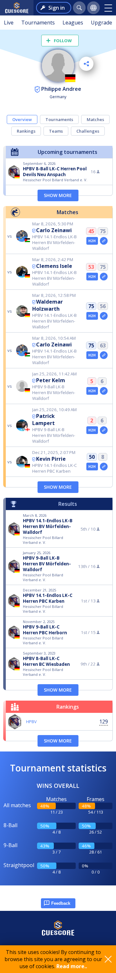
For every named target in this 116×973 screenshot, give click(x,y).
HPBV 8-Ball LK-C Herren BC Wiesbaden (46, 661)
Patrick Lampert (43, 419)
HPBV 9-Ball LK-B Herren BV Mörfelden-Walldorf (47, 563)
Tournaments (38, 22)
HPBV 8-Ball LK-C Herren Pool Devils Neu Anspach (55, 171)
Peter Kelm (50, 380)
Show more (58, 195)
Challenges (87, 131)
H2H (92, 241)
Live (9, 22)
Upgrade (101, 22)
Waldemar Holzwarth (47, 305)
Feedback (60, 903)
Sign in (56, 7)
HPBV (31, 721)
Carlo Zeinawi (54, 230)
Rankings (26, 131)
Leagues (73, 22)
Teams (56, 131)
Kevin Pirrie (51, 458)
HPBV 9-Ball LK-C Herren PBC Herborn (45, 630)
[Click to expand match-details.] (104, 241)
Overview (22, 119)
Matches (95, 119)
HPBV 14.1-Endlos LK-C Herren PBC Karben (47, 598)
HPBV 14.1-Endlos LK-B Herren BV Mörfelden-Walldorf (47, 526)
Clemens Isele (54, 265)
